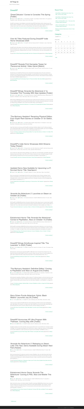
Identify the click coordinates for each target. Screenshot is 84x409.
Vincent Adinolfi (46, 172)
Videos (24, 20)
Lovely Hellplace (36, 18)
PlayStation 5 (12, 20)
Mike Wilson (21, 18)
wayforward (32, 149)
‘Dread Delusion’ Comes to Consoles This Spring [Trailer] (30, 15)
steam (16, 20)
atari (31, 148)
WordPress (72, 407)
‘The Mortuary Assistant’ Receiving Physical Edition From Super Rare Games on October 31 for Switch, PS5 (31, 118)
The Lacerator (48, 247)
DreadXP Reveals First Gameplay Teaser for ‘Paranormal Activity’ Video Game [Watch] (28, 65)
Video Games (20, 20)
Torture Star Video (20, 149)
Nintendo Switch (48, 95)
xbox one (26, 20)
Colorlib (65, 407)
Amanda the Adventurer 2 (29, 95)
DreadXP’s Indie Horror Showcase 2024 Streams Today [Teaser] (30, 145)
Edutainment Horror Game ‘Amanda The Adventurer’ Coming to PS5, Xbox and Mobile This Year (30, 374)
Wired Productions (38, 149)
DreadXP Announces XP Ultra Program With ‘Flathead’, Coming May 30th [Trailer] (28, 320)
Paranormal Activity (45, 68)
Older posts (14, 401)
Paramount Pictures (38, 68)
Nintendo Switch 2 (43, 18)
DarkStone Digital (28, 68)
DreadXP (31, 18)
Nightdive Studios (13, 149)
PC (46, 18)
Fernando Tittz (30, 247)
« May (56, 57)
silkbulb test (37, 323)
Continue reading (48, 30)
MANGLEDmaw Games (41, 95)
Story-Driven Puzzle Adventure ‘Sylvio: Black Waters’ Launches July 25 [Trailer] (28, 296)
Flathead (28, 323)
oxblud (32, 323)
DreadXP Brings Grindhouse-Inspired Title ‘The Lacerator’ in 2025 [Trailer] (29, 244)
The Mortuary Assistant (19, 124)
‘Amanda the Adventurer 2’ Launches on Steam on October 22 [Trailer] (30, 194)
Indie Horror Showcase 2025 (33, 42)
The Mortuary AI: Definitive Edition (17, 274)
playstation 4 (49, 18)
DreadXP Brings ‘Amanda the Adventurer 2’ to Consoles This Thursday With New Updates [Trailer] (31, 92)
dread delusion (27, 18)
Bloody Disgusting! (44, 27)
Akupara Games (27, 148)
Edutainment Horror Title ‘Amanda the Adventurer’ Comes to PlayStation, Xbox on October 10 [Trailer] (31, 218)
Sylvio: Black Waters (38, 299)
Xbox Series (31, 20)
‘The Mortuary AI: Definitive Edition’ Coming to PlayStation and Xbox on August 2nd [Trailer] (31, 269)
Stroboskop (33, 299)
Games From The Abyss (37, 247)
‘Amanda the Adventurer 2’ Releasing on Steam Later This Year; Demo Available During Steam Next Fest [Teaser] (31, 345)
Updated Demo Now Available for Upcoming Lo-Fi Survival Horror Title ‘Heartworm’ (30, 169)
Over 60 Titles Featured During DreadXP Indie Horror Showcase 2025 (29, 39)
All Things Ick (14, 2)
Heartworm (30, 172)
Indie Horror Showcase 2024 (48, 148)
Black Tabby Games (36, 148)
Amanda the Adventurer (29, 221)
